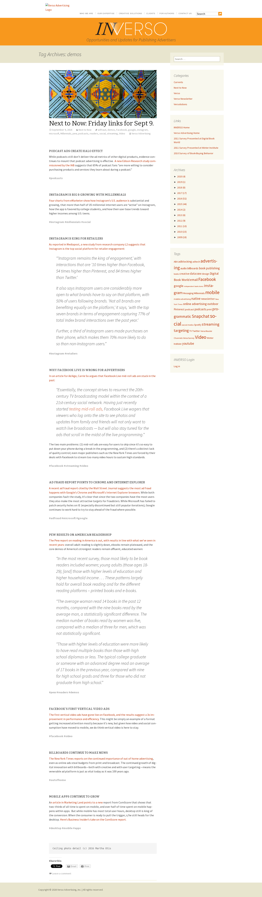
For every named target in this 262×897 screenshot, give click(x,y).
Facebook (121, 129)
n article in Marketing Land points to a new (77, 802)
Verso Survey (188, 338)
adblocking (185, 261)
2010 (182, 231)
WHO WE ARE (86, 13)
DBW (198, 273)
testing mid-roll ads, (86, 409)
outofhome (58, 780)
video (84, 465)
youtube (188, 343)
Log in (177, 366)
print (209, 309)
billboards (192, 268)
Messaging (188, 293)
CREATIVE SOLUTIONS (130, 13)
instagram (142, 129)
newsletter (208, 298)
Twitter (196, 331)
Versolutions (180, 104)
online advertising (195, 304)
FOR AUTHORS (167, 13)
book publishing (209, 268)
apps (78, 828)
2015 (182, 204)
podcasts (83, 133)
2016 (182, 198)
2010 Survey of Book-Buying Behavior (193, 153)
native (196, 298)
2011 (182, 226)
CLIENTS (150, 13)
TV (190, 331)
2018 (181, 187)
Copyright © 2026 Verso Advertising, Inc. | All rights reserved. (70, 889)
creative (184, 273)
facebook (57, 465)
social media (188, 324)
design (205, 273)
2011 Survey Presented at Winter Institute (196, 147)
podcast (189, 309)
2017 (182, 193)
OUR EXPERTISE (106, 13)
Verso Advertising (141, 133)
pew (75, 133)
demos (111, 129)
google (132, 129)
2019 (181, 182)
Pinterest (179, 309)
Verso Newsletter (183, 98)
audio (183, 268)
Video (122, 133)
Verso (177, 93)
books (176, 274)
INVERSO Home (182, 127)
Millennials (65, 133)
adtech (196, 261)
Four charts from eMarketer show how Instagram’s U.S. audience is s (90, 200)
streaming (112, 133)
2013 (181, 215)
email (194, 279)
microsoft (54, 133)
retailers (72, 353)
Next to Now (85, 129)
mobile (68, 828)
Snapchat (200, 316)
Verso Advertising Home (187, 133)
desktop (56, 828)
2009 (182, 237)
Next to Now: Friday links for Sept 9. (101, 123)
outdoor (212, 304)
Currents (178, 82)
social (102, 133)
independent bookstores (193, 286)
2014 (181, 209)
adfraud (102, 129)
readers (94, 133)
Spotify (197, 324)
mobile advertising (182, 299)
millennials (73, 222)
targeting (181, 330)
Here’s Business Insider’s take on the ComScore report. (93, 819)
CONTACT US (185, 13)
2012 (181, 220)
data (193, 274)
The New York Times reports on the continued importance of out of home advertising (101, 758)
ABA (176, 261)
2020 (181, 176)
